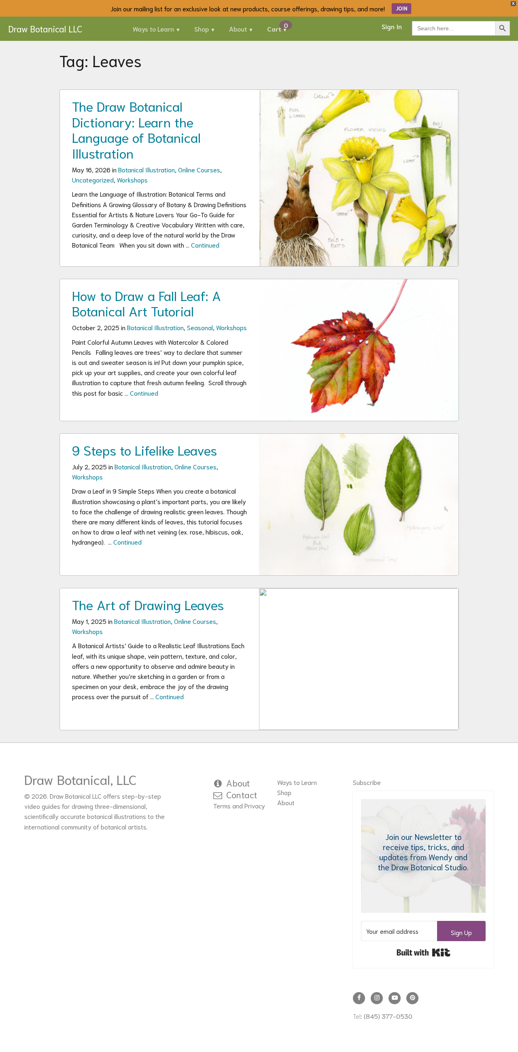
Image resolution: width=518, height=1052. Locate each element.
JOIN (401, 8)
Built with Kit (423, 952)
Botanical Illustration (146, 169)
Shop (201, 28)
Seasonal (200, 327)
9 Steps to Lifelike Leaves (144, 449)
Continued (205, 244)
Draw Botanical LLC (45, 28)
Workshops (132, 179)
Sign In (392, 26)
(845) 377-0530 (388, 1016)
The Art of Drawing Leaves (148, 604)
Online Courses (199, 169)
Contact (241, 794)
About (238, 28)
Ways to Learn (153, 28)
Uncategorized (93, 179)
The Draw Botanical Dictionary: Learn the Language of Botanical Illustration (136, 129)
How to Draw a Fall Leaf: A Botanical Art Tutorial (146, 302)
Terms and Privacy (239, 805)
